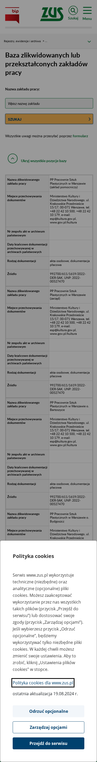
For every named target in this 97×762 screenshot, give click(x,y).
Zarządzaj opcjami (48, 727)
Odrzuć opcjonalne (48, 711)
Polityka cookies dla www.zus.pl (43, 683)
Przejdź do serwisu (48, 743)
